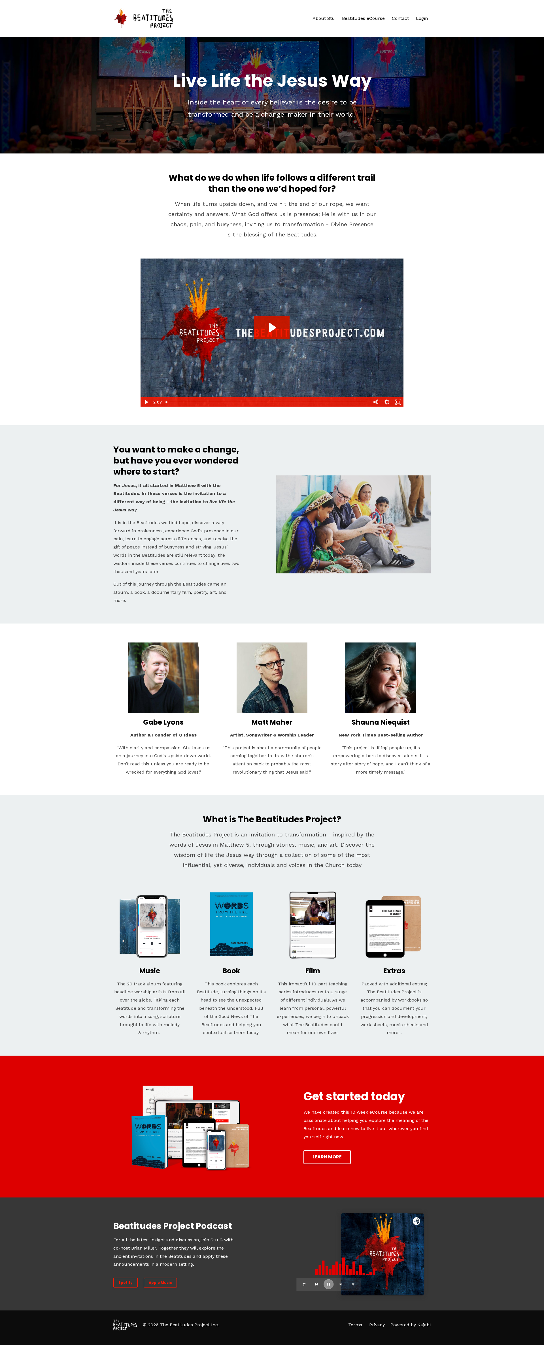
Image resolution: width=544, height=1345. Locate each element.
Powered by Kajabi (410, 1324)
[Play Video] (146, 402)
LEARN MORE (327, 1157)
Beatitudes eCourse (363, 18)
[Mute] (375, 402)
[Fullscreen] (398, 402)
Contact (400, 18)
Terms (355, 1324)
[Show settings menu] (386, 402)
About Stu (324, 18)
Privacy (377, 1324)
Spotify (125, 1282)
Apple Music (160, 1282)
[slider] (266, 402)
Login (422, 18)
